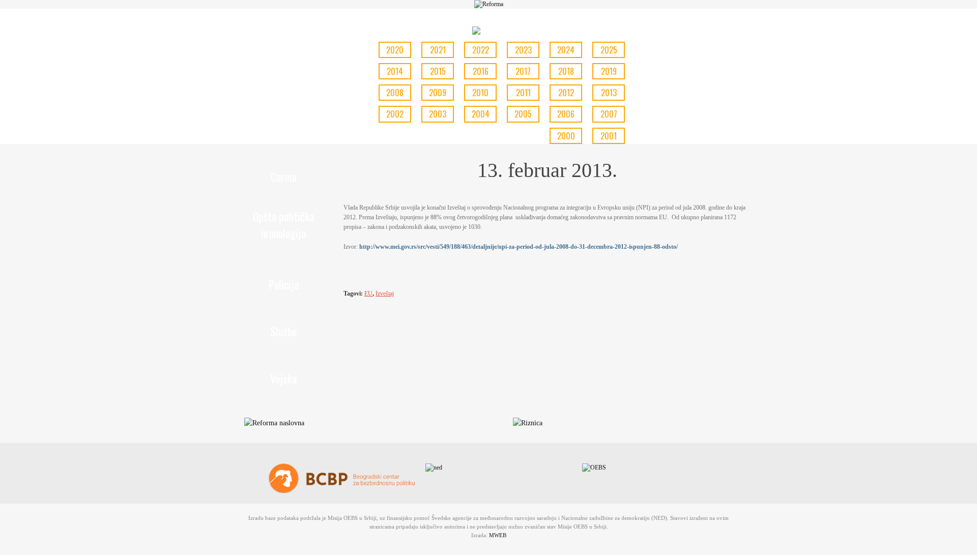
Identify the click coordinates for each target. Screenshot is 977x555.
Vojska (283, 378)
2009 (437, 92)
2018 (566, 71)
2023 (523, 50)
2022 (480, 50)
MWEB (497, 535)
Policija (284, 284)
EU (368, 293)
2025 (608, 50)
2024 (565, 50)
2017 (523, 71)
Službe (283, 331)
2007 (608, 114)
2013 (609, 92)
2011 (523, 92)
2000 (566, 136)
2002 (395, 114)
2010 (480, 92)
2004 (481, 114)
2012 (566, 92)
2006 (565, 114)
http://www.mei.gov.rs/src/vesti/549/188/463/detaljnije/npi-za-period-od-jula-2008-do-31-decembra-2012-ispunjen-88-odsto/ (518, 246)
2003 (437, 114)
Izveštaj (385, 293)
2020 (395, 50)
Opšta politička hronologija (283, 224)
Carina (283, 176)
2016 (481, 71)
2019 (609, 71)
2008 (395, 92)
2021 (438, 50)
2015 (438, 71)
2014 (395, 71)
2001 (608, 136)
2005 (523, 114)
